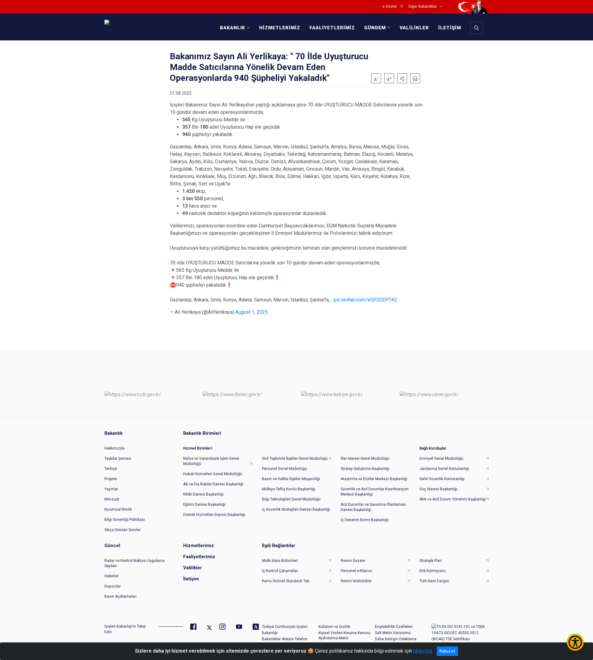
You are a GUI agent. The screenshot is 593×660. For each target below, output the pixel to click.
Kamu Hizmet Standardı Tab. (286, 581)
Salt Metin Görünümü (393, 633)
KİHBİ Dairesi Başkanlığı (203, 494)
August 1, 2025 (251, 312)
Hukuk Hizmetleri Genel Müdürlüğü (212, 474)
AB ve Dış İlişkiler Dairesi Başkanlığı (213, 484)
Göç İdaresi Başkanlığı (438, 489)
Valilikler (192, 568)
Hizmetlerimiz (198, 545)
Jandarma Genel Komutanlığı (444, 469)
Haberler (111, 576)
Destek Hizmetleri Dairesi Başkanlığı (214, 515)
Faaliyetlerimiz (199, 556)
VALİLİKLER (414, 28)
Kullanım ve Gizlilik (334, 627)
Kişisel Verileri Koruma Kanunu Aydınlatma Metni (344, 635)
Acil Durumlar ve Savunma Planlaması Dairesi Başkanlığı (373, 507)
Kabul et (447, 651)
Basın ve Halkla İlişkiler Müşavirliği (291, 479)
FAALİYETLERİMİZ (332, 28)
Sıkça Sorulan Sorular (122, 530)
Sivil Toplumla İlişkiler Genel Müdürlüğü (295, 458)
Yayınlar (111, 489)
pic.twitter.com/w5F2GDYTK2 (365, 300)
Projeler (110, 479)
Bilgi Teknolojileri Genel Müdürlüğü (291, 499)
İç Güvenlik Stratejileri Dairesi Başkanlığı (296, 509)
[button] (402, 78)
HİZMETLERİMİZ (279, 28)
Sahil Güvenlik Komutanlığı (442, 479)
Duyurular (112, 586)
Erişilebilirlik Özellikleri (394, 627)
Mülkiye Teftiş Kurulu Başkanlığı (288, 489)
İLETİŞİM (449, 28)
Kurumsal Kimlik (118, 509)
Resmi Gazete (353, 560)
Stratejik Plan (430, 560)
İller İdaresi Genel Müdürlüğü (365, 458)
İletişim (191, 579)
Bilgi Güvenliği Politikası (124, 519)
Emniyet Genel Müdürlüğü (441, 458)
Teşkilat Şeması (117, 458)
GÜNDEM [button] (375, 28)
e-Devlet (389, 7)
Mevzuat (111, 499)
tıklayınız (422, 651)
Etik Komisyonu (432, 571)
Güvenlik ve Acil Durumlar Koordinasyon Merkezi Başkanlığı (375, 491)
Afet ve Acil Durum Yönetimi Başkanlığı (452, 499)
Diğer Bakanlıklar (423, 7)
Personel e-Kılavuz (356, 571)
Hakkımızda (114, 448)
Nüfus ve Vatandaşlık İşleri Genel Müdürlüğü (211, 461)
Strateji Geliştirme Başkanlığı (365, 469)
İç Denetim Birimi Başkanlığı (365, 520)
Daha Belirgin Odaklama (395, 639)
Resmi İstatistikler (356, 581)
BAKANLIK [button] (232, 28)
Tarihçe (110, 469)
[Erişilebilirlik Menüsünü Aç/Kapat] (575, 642)
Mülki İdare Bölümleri (280, 560)
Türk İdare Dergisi (434, 581)
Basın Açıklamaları (120, 596)
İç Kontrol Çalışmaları (280, 571)
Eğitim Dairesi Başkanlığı (204, 504)
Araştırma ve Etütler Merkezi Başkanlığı (374, 479)
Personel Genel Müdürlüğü (284, 469)
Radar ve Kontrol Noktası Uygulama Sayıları (134, 563)
